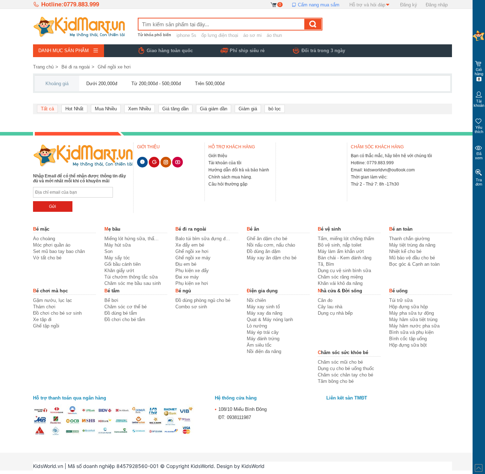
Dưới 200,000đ (101, 83)
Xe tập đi (42, 319)
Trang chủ (43, 67)
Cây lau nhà (330, 306)
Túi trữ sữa (401, 300)
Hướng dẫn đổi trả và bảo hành (238, 169)
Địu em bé (185, 264)
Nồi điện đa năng (264, 351)
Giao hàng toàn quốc (170, 50)
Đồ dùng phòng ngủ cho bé (202, 300)
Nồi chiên (256, 300)
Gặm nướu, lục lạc (52, 300)
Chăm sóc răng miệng (340, 277)
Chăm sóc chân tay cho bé (345, 374)
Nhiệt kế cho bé (405, 251)
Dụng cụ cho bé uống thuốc (346, 368)
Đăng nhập (437, 4)
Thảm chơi (44, 306)
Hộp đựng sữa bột (408, 345)
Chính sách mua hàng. (230, 177)
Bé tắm (112, 290)
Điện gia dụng (262, 290)
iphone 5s (186, 35)
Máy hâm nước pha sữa (414, 326)
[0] (273, 4)
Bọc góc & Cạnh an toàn (414, 264)
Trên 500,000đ (209, 83)
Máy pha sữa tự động (411, 313)
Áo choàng (44, 238)
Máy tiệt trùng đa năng (412, 245)
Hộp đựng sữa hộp (408, 306)
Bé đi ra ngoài (75, 67)
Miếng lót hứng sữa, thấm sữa (132, 238)
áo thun (274, 35)
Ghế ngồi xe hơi (114, 67)
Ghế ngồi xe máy (193, 257)
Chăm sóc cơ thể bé (125, 306)
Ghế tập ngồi (46, 326)
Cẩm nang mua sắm (317, 4)
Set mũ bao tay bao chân (59, 251)
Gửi (52, 206)
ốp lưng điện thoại (219, 35)
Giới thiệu (217, 155)
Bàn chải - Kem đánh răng (344, 257)
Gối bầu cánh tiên (122, 264)
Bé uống (398, 290)
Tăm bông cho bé (336, 381)
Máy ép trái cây (263, 332)
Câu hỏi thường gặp (227, 184)
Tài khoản (479, 103)
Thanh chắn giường (409, 238)
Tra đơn (478, 182)
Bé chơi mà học (50, 290)
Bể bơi (111, 300)
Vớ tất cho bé (47, 257)
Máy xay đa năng (264, 313)
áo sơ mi (252, 35)
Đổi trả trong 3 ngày (323, 50)
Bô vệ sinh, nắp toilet (339, 245)
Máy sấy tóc (117, 257)
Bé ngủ (183, 290)
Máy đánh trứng (263, 338)
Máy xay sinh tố (263, 306)
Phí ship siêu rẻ (247, 50)
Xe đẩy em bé (189, 245)
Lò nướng (257, 326)
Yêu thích (479, 129)
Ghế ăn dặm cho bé (267, 238)
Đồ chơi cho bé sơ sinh (57, 313)
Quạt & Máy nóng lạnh (270, 319)
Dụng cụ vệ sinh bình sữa (344, 270)
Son (108, 251)
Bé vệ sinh (329, 229)
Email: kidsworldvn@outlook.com (383, 169)
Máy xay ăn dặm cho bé (271, 257)
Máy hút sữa (117, 245)
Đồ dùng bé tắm (120, 313)
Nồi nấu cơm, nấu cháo (271, 245)
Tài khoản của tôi (224, 162)
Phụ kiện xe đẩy (192, 270)
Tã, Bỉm (326, 264)
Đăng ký (408, 4)
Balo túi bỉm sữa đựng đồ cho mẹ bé (203, 238)
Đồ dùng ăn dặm (263, 251)
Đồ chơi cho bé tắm (124, 319)
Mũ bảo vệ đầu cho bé (412, 257)
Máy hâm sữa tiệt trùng (413, 319)
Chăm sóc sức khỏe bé (343, 352)
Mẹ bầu (112, 229)
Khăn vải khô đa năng (340, 283)
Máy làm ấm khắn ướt (341, 251)
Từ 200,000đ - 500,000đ (156, 83)
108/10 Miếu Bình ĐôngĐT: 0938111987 (241, 413)
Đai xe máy (187, 277)
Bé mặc (41, 229)
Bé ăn (253, 229)
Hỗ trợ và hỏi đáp (367, 4)
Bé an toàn (401, 229)
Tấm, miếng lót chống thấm (346, 238)
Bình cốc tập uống (408, 338)
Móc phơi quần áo (51, 245)
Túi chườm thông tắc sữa (131, 277)
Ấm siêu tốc (259, 345)
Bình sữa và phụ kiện (411, 332)
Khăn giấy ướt (119, 270)
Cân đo (325, 300)
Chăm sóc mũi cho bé (340, 362)
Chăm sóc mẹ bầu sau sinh (132, 283)
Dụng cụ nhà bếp (335, 313)
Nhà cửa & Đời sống (340, 290)
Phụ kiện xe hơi (191, 283)
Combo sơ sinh (191, 306)
